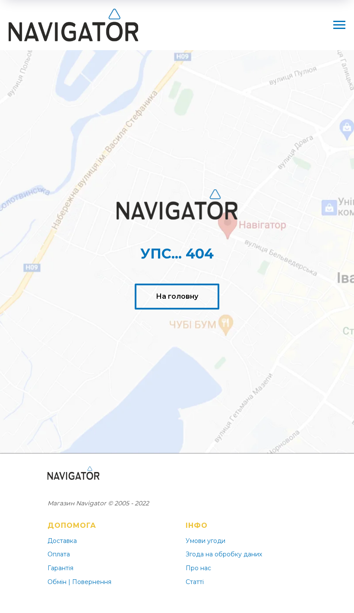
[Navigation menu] (339, 25)
